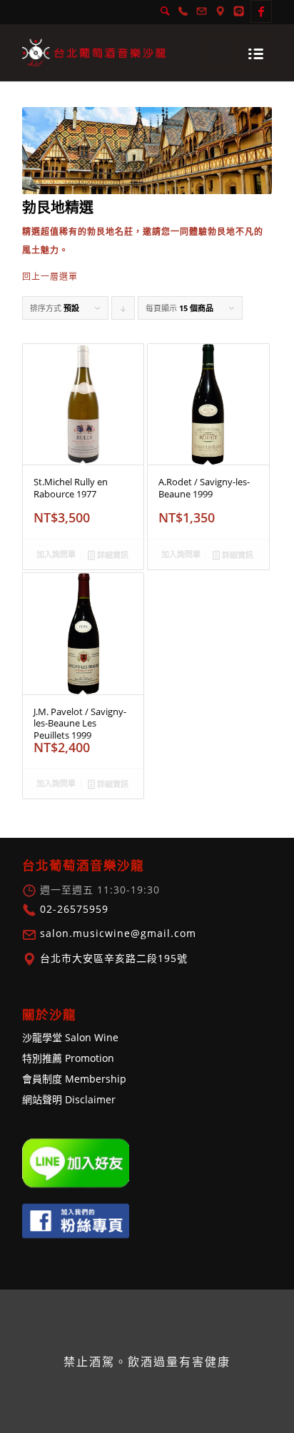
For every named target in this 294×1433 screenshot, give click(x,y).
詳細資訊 (111, 555)
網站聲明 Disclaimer (69, 1099)
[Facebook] (261, 11)
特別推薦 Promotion (68, 1058)
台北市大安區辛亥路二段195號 (112, 958)
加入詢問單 (56, 554)
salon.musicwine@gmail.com (116, 933)
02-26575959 (72, 909)
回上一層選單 (50, 276)
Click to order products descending (123, 311)
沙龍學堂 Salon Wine (70, 1037)
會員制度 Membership (74, 1078)
